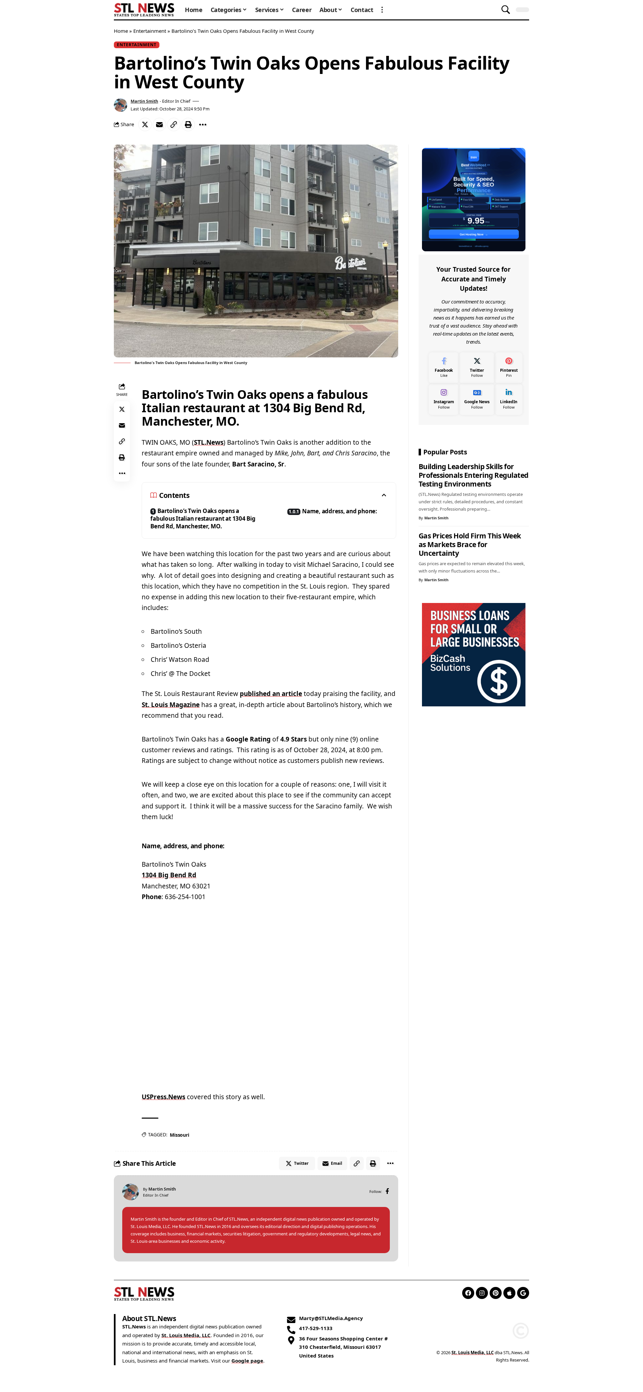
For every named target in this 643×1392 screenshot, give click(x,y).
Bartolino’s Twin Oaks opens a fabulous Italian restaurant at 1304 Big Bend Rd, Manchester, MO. (202, 518)
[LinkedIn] (509, 399)
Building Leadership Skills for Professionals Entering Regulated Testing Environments (473, 475)
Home (121, 30)
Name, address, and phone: (339, 511)
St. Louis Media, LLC (186, 1335)
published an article (271, 693)
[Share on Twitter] (145, 124)
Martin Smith (144, 101)
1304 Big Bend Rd (169, 875)
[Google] (523, 1293)
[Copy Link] (174, 124)
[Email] (159, 124)
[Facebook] (387, 1192)
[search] (506, 10)
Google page (247, 1360)
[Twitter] (476, 367)
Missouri (179, 1135)
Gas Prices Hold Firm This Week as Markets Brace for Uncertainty (470, 544)
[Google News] (476, 399)
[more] (382, 10)
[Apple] (509, 1293)
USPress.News (163, 1097)
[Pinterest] (509, 367)
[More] (202, 124)
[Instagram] (444, 399)
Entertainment (149, 30)
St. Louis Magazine (171, 704)
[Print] (188, 124)
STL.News (208, 442)
